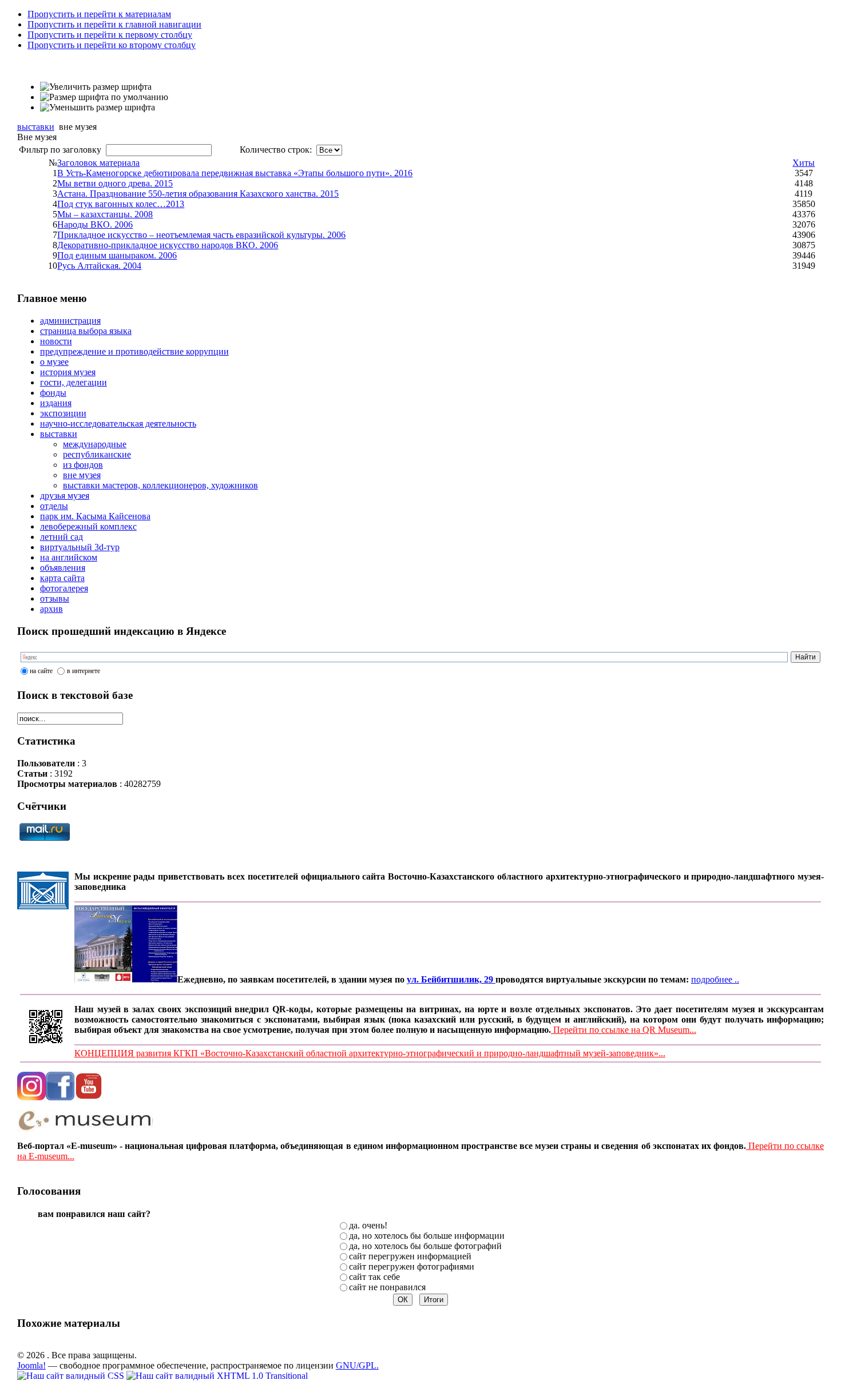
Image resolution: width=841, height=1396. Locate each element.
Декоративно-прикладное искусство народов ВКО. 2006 (167, 245)
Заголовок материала (98, 163)
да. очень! (368, 1225)
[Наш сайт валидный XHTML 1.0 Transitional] (217, 1376)
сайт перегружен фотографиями (411, 1266)
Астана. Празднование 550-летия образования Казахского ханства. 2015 (198, 193)
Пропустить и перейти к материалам (99, 14)
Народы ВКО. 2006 (95, 224)
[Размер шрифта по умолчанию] (104, 97)
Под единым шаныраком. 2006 (117, 255)
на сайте (41, 671)
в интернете (83, 671)
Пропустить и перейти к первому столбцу (109, 34)
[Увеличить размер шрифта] (96, 87)
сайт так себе (374, 1277)
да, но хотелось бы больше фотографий (425, 1246)
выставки (35, 127)
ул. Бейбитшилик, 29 (451, 979)
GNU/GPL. (357, 1365)
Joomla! (31, 1365)
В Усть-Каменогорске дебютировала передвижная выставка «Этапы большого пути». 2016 (234, 173)
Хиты (803, 163)
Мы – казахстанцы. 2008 (105, 214)
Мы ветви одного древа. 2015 (115, 183)
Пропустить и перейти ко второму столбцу (111, 45)
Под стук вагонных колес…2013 (120, 204)
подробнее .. (715, 979)
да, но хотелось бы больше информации (427, 1235)
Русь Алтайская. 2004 (99, 266)
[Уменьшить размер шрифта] (97, 107)
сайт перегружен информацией (410, 1256)
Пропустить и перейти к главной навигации (114, 24)
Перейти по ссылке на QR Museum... (623, 1030)
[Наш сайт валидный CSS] (71, 1376)
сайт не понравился (387, 1287)
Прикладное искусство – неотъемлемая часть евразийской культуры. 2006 (201, 235)
